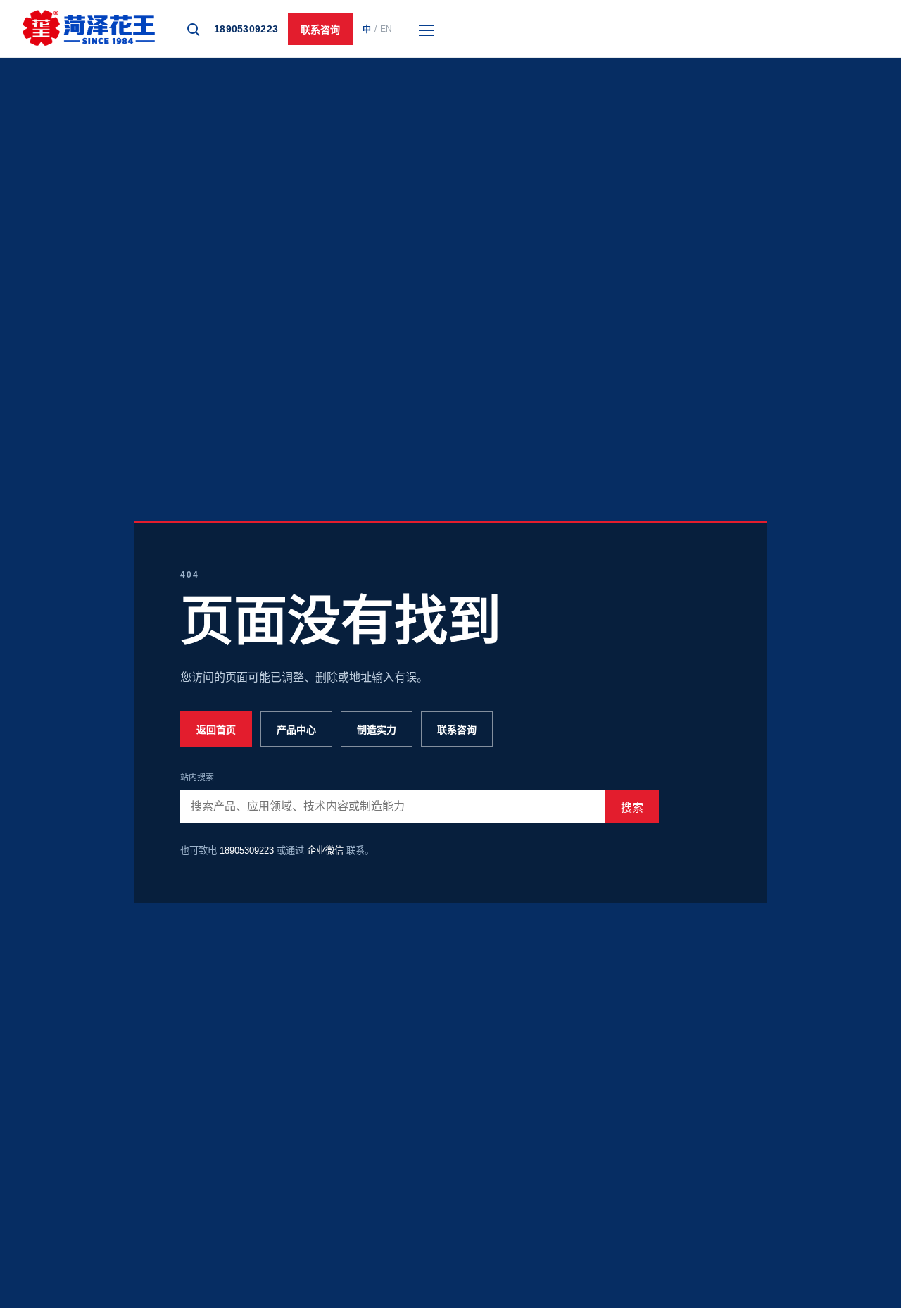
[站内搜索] (192, 29)
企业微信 (325, 850)
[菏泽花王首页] (88, 29)
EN (386, 29)
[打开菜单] (426, 29)
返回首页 (216, 729)
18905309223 (246, 29)
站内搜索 (197, 778)
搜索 (632, 808)
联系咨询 (320, 29)
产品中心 (296, 729)
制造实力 (376, 729)
